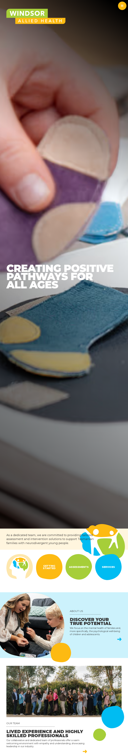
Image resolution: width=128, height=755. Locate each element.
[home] (35, 16)
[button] (122, 6)
